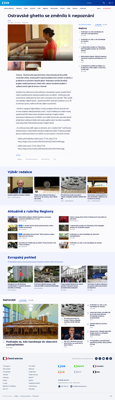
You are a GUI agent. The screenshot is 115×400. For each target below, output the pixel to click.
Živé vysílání (6, 369)
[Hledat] (104, 3)
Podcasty (83, 8)
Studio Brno (32, 372)
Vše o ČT (5, 389)
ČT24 (9, 21)
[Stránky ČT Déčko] (61, 372)
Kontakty (32, 389)
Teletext (5, 374)
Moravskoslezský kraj (31, 159)
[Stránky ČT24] (61, 366)
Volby (26, 8)
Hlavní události (9, 8)
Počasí (62, 8)
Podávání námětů (34, 383)
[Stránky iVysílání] (98, 366)
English (16, 396)
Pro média (32, 366)
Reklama (31, 369)
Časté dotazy (33, 386)
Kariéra (31, 380)
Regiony (45, 8)
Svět (39, 8)
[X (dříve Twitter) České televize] (107, 358)
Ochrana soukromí (25, 396)
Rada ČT (31, 377)
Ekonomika (54, 8)
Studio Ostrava (33, 374)
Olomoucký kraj (45, 159)
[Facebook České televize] (99, 358)
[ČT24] (5, 3)
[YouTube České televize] (103, 358)
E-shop (5, 383)
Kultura (75, 8)
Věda (68, 8)
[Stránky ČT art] (77, 372)
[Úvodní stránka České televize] (13, 358)
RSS (111, 396)
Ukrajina (18, 8)
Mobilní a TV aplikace (9, 386)
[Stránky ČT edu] (96, 372)
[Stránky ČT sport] (79, 366)
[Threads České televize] (110, 358)
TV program (6, 366)
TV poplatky (6, 372)
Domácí (32, 8)
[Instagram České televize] (96, 358)
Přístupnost (35, 396)
